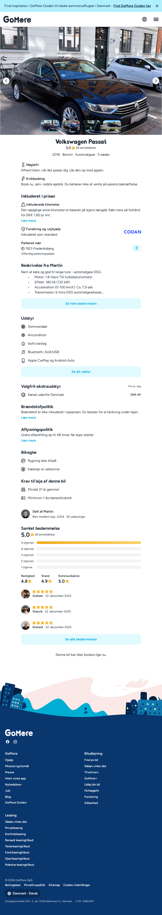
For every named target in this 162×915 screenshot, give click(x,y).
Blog (8, 797)
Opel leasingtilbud (17, 858)
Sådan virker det (95, 766)
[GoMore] (17, 19)
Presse (9, 772)
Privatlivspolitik (34, 885)
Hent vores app (15, 778)
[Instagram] (15, 741)
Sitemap (54, 885)
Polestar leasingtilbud (19, 865)
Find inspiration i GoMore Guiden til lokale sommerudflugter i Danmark (77, 6)
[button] (157, 6)
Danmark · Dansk (25, 893)
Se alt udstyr (81, 372)
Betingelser (13, 885)
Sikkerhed (91, 803)
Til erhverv (91, 772)
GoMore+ (90, 778)
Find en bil (91, 760)
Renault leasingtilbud (19, 840)
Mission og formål (17, 766)
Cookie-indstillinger (76, 885)
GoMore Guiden (16, 802)
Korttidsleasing (15, 834)
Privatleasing (14, 828)
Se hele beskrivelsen (81, 303)
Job (7, 791)
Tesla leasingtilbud (17, 846)
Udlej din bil (92, 784)
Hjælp (9, 760)
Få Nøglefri (91, 791)
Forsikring (91, 797)
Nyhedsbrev (13, 784)
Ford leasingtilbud (17, 852)
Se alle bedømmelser (81, 639)
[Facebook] (7, 741)
